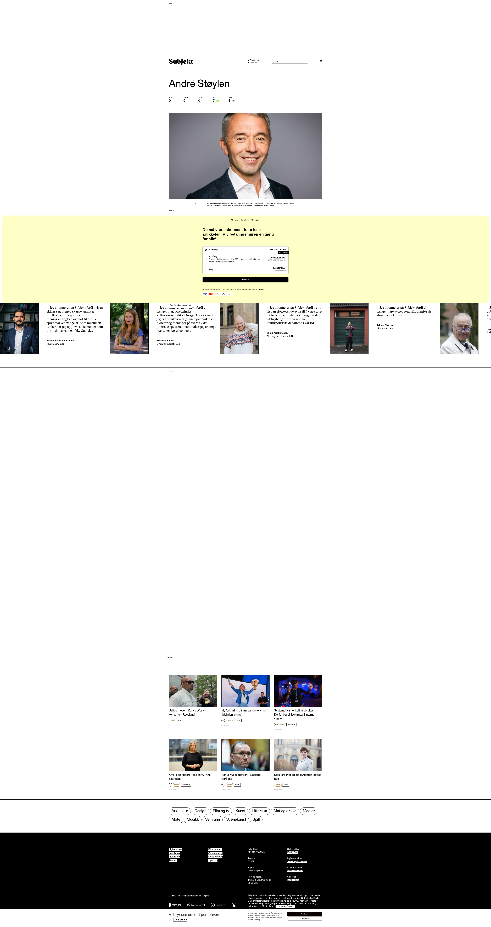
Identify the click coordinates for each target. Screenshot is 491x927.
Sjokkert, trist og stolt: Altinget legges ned (297, 777)
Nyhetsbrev (175, 849)
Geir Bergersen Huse (297, 862)
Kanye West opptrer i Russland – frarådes (242, 777)
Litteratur (259, 811)
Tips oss (212, 860)
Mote (175, 820)
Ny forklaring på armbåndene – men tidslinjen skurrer (244, 712)
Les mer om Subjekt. (285, 906)
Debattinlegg (215, 856)
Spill (256, 820)
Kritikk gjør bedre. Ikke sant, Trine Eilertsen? (190, 777)
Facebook (174, 853)
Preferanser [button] (305, 918)
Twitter (173, 860)
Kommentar (291, 724)
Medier (172, 720)
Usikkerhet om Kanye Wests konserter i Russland (187, 712)
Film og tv (221, 811)
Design (200, 811)
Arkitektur (179, 811)
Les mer (180, 920)
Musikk (229, 784)
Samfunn (230, 720)
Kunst (240, 811)
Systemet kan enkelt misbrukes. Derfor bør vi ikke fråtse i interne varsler (294, 714)
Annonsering (215, 853)
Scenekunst (236, 820)
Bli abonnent (215, 849)
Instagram (174, 856)
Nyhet (180, 720)
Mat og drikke (285, 811)
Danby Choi (292, 852)
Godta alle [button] (304, 914)
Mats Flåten (293, 880)
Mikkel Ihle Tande (295, 871)
